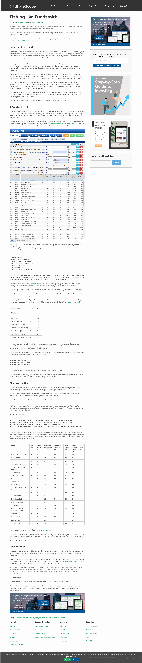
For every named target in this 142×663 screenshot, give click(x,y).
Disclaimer (89, 630)
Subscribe (65, 6)
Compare (13, 633)
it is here (49, 530)
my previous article (34, 284)
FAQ (87, 637)
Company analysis (34, 618)
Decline (75, 660)
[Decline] (139, 657)
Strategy (62, 618)
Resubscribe (14, 641)
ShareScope (23, 6)
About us (63, 626)
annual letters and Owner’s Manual (23, 41)
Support (92, 6)
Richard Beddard (37, 22)
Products (54, 6)
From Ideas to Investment (50, 618)
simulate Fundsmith (69, 561)
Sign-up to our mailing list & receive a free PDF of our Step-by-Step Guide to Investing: (109, 55)
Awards (62, 630)
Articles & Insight (79, 6)
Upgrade (12, 637)
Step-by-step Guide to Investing (45, 637)
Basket (133, 6)
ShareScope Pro (15, 630)
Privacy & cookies (92, 633)
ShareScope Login (108, 6)
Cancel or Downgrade (17, 645)
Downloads (39, 630)
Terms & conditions (92, 626)
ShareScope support (42, 626)
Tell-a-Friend (90, 641)
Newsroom (64, 637)
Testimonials (64, 633)
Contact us (125, 6)
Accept (67, 660)
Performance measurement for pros (62, 124)
